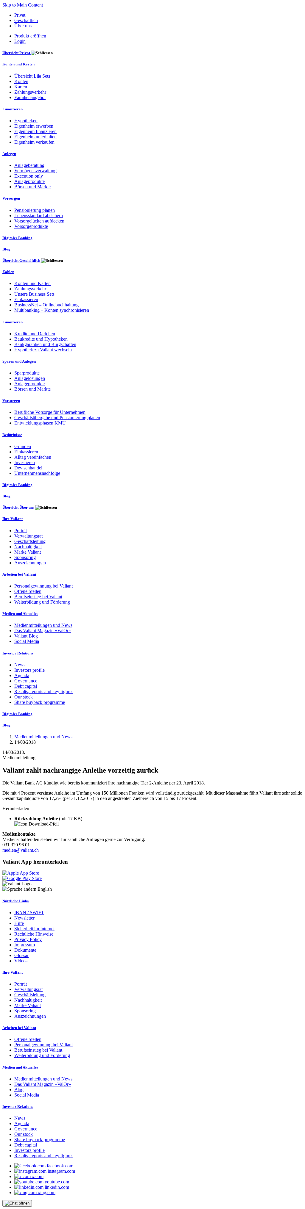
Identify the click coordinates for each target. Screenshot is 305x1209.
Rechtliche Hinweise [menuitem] (33, 933)
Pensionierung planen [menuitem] (34, 210)
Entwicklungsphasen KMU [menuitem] (40, 422)
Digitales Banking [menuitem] (17, 238)
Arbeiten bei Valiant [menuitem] (19, 574)
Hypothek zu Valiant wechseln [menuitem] (43, 349)
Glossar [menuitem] (21, 955)
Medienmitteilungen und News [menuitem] (43, 625)
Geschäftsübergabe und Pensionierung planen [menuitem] (57, 417)
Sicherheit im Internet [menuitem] (34, 928)
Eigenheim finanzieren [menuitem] (35, 131)
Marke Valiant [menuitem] (27, 552)
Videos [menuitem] (20, 960)
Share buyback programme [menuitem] (39, 702)
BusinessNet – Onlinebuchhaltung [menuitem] (46, 304)
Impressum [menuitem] (24, 944)
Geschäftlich (26, 20)
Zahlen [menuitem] (8, 272)
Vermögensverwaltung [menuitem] (35, 170)
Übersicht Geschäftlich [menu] (21, 260)
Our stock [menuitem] (23, 696)
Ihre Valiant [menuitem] (12, 518)
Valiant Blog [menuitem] (26, 635)
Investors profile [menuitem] (29, 670)
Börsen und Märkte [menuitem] (32, 186)
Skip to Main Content (22, 4)
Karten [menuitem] (20, 86)
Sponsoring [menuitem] (25, 557)
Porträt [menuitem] (20, 530)
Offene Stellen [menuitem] (27, 591)
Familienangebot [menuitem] (30, 97)
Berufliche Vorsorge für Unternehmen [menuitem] (49, 412)
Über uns (23, 25)
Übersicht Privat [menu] (16, 53)
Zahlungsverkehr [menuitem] (30, 92)
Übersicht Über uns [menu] (18, 507)
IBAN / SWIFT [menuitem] (29, 912)
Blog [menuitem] (6, 249)
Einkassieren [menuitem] (26, 299)
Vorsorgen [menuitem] (11, 198)
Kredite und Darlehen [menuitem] (34, 333)
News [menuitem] (19, 664)
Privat (19, 15)
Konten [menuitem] (21, 81)
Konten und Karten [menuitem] (18, 64)
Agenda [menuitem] (21, 675)
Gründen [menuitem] (22, 446)
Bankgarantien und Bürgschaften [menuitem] (45, 344)
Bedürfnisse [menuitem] (12, 435)
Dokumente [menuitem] (25, 950)
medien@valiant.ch (20, 850)
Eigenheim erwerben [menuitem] (33, 126)
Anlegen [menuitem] (9, 153)
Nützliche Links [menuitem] (15, 901)
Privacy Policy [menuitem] (28, 939)
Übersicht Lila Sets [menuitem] (32, 76)
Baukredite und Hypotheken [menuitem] (41, 339)
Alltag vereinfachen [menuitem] (32, 457)
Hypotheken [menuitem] (26, 120)
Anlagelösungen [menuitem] (29, 378)
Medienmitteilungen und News (43, 736)
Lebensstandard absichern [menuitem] (38, 215)
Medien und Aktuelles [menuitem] (20, 613)
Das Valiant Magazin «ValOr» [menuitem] (42, 630)
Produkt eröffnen (30, 35)
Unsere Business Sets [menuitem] (34, 294)
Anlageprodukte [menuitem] (29, 181)
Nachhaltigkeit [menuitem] (28, 546)
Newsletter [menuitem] (24, 917)
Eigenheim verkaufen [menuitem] (34, 142)
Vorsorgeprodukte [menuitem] (31, 226)
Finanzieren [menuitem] (12, 109)
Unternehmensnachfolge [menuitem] (37, 473)
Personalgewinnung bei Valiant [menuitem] (43, 585)
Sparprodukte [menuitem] (27, 372)
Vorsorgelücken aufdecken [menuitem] (39, 220)
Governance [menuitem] (25, 680)
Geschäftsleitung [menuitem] (30, 541)
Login (20, 41)
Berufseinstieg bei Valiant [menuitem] (38, 596)
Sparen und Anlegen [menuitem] (19, 361)
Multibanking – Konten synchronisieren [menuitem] (51, 310)
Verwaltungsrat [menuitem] (28, 535)
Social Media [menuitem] (26, 641)
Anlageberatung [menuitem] (29, 165)
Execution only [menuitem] (28, 175)
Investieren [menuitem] (24, 462)
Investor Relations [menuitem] (17, 653)
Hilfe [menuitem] (19, 923)
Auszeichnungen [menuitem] (30, 562)
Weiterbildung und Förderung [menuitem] (42, 601)
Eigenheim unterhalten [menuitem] (35, 136)
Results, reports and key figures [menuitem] (43, 691)
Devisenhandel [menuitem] (28, 467)
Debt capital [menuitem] (25, 686)
